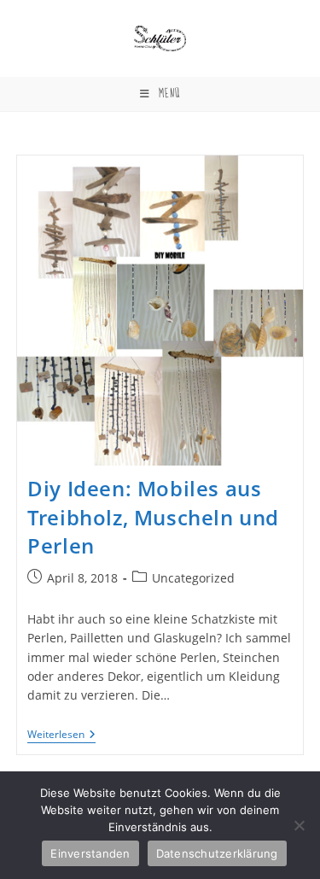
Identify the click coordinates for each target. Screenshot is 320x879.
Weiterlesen (61, 736)
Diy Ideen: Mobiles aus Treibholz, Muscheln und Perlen (153, 517)
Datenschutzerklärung (217, 853)
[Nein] (298, 825)
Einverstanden (90, 853)
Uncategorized (193, 578)
